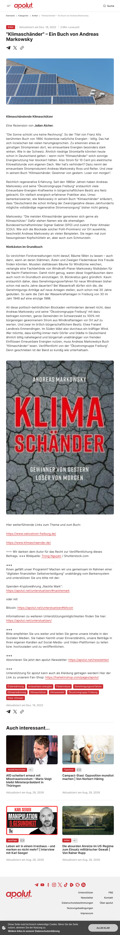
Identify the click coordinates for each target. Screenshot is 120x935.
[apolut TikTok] (66, 885)
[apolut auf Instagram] (54, 885)
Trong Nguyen (51, 556)
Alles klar (103, 928)
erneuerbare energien (40, 686)
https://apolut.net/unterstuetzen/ (29, 620)
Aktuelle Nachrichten (16, 770)
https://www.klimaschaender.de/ (28, 542)
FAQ (111, 892)
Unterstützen (85, 892)
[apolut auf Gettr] (48, 885)
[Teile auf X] (15, 47)
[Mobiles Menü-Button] (9, 6)
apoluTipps (12, 840)
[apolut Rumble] (72, 885)
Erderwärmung (16, 686)
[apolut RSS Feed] (83, 885)
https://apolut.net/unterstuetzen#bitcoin (45, 608)
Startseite (10, 15)
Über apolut (106, 902)
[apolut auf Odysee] (77, 885)
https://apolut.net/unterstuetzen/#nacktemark (38, 590)
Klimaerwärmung (17, 692)
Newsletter (87, 897)
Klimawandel (57, 692)
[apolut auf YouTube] (42, 885)
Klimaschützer (38, 692)
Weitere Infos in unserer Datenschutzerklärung (34, 931)
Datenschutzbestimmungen (77, 902)
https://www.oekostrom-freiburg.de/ (31, 533)
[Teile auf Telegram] (9, 47)
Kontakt (108, 897)
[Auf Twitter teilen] (15, 711)
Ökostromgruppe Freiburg (83, 692)
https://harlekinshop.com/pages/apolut (72, 677)
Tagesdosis (68, 770)
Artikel (35, 15)
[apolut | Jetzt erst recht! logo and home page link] (23, 6)
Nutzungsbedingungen (80, 908)
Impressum (87, 913)
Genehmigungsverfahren (88, 686)
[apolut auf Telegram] (36, 885)
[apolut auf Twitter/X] (60, 885)
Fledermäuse (63, 686)
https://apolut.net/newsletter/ (88, 660)
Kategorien (23, 15)
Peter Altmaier (15, 697)
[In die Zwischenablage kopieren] (21, 47)
